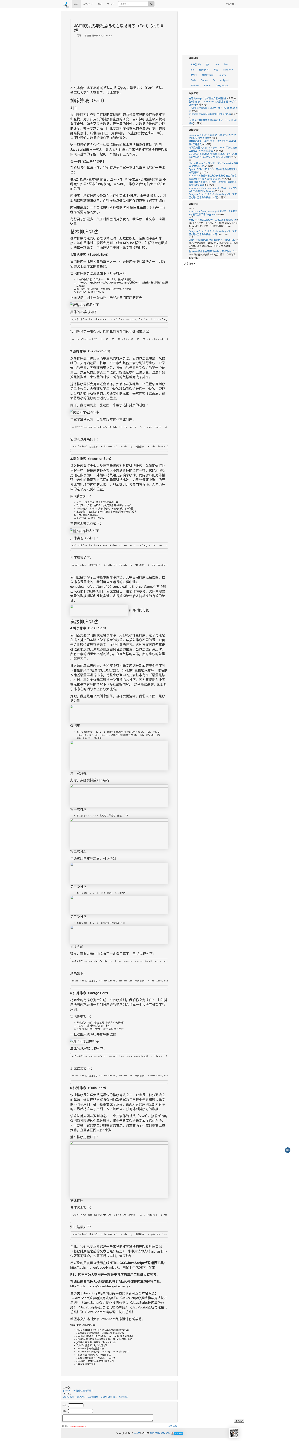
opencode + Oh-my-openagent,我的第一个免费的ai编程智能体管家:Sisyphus (213, 189)
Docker (204, 80)
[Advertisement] (119, 59)
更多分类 (230, 3)
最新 (170, 1425)
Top (288, 1149)
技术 (100, 3)
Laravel (222, 74)
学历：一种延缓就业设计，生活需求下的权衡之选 (213, 219)
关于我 (110, 3)
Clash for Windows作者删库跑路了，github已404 (212, 239)
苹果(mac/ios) (222, 85)
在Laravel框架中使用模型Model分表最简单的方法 (213, 251)
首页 (76, 3)
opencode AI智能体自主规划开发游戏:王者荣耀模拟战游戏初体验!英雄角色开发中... (213, 177)
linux (217, 64)
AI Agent (224, 80)
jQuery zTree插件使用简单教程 (78, 1390)
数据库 (194, 74)
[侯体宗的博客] (66, 4)
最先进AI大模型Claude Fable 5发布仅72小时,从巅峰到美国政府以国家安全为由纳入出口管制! (213, 155)
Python (207, 85)
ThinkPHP (228, 69)
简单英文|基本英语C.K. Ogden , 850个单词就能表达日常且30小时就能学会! (213, 149)
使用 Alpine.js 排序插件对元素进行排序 (207, 98)
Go (214, 80)
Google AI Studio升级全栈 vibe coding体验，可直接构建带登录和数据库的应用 (213, 196)
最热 (175, 1425)
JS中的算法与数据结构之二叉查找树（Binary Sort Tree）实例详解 (95, 1396)
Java (226, 64)
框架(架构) (204, 69)
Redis (193, 80)
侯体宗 (136, 1433)
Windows (195, 85)
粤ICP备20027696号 (160, 1433)
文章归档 (189, 263)
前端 (216, 69)
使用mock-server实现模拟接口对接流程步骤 (210, 113)
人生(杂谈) (88, 3)
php (192, 69)
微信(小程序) (208, 74)
